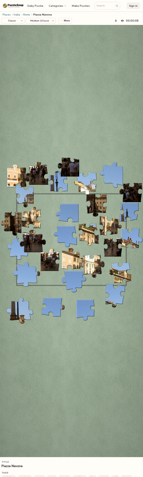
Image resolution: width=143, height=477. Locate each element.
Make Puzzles (81, 6)
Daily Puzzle (35, 6)
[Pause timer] (116, 21)
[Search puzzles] (117, 6)
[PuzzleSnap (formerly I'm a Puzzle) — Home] (13, 6)
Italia (17, 14)
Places (7, 14)
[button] (58, 5)
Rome (26, 14)
